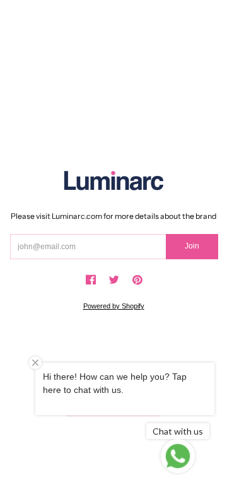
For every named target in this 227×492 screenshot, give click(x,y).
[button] (91, 280)
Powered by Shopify (113, 306)
